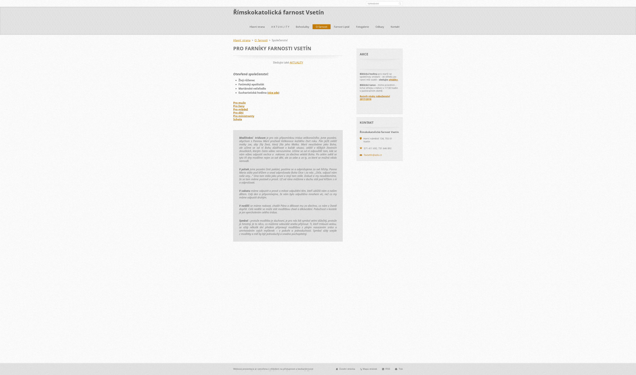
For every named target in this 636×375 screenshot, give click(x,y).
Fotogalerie (362, 26)
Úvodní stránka (347, 369)
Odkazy (379, 26)
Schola (237, 119)
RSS (387, 369)
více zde (273, 92)
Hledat (400, 3)
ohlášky (393, 79)
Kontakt (395, 26)
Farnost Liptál (341, 26)
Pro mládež (240, 109)
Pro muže (239, 103)
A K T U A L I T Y (280, 26)
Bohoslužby (302, 26)
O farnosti (321, 26)
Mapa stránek (370, 369)
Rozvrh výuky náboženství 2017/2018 (375, 98)
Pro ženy (238, 106)
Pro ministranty (243, 116)
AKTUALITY (296, 62)
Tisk (401, 369)
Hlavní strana (257, 26)
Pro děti (238, 113)
